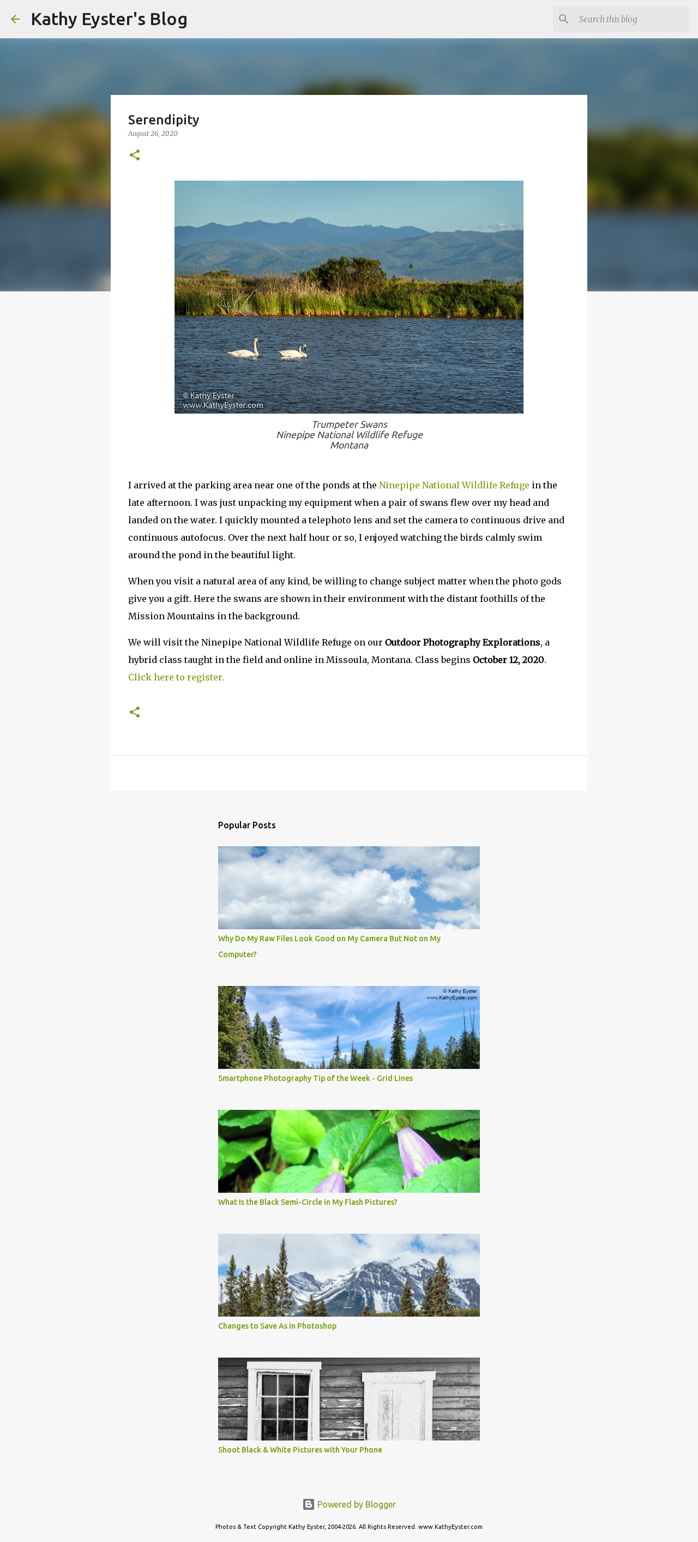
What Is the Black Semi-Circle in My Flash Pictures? (308, 1202)
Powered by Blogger (355, 1504)
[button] (134, 155)
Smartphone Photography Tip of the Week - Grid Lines (315, 1078)
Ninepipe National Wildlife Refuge (454, 485)
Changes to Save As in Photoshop (277, 1326)
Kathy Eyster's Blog (109, 18)
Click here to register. (176, 677)
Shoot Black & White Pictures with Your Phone (300, 1449)
